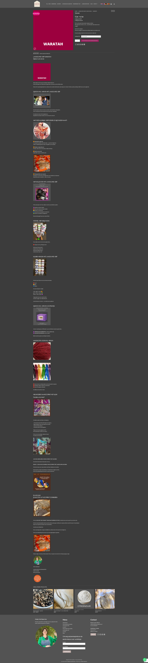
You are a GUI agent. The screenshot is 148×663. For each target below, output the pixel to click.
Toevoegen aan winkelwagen (90, 40)
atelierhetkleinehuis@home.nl (96, 624)
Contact (95, 3)
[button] (111, 4)
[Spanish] (109, 3)
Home (49, 3)
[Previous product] (114, 11)
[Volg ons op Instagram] (100, 634)
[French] (104, 3)
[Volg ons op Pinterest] (104, 634)
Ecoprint (59, 3)
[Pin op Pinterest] (82, 44)
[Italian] (107, 3)
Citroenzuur (77, 610)
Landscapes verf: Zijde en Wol (85, 11)
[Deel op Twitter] (78, 44)
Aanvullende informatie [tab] (45, 53)
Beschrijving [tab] (36, 53)
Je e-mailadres (65, 646)
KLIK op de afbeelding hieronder (39, 471)
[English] (103, 3)
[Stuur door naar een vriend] (80, 44)
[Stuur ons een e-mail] (102, 634)
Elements (95, 11)
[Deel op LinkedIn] (84, 44)
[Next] (115, 602)
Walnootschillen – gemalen (38, 610)
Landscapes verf (85, 3)
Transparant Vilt (76, 3)
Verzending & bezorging (67, 624)
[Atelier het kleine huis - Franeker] (39, 4)
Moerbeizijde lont (98, 610)
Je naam (64, 642)
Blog (92, 3)
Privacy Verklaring (78, 659)
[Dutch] (101, 3)
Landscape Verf (77, 36)
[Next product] (112, 11)
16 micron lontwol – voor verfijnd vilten (61, 610)
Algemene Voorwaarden (70, 659)
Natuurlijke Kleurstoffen (67, 628)
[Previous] (33, 602)
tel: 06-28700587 (93, 625)
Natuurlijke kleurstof (67, 3)
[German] (106, 3)
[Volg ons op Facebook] (98, 634)
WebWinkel (53, 3)
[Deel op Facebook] (76, 44)
